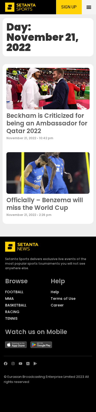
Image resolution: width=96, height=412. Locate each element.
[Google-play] (35, 363)
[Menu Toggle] (89, 7)
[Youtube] (20, 363)
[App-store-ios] (28, 363)
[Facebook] (5, 363)
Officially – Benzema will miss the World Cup (44, 204)
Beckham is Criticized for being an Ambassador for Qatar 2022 (46, 123)
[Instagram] (13, 363)
